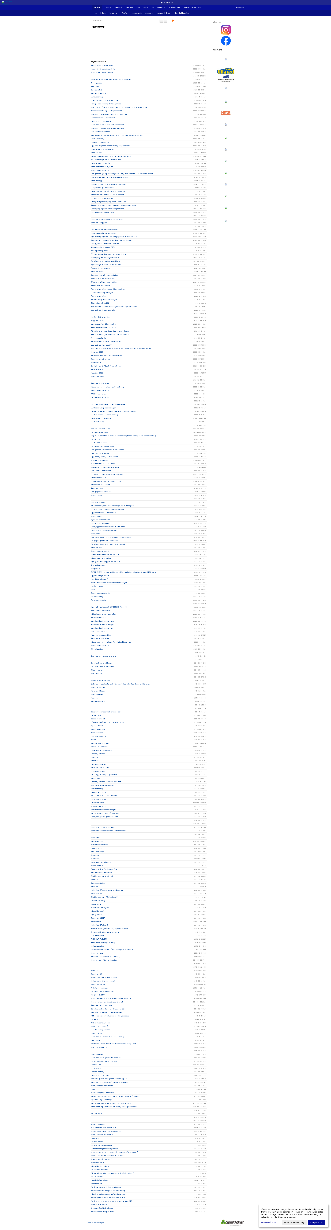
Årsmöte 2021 (96, 547)
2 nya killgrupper (98, 565)
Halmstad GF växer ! (99, 925)
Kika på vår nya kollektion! (102, 1145)
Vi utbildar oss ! (97, 841)
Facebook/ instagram (100, 907)
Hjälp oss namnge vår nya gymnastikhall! (108, 191)
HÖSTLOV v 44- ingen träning (103, 942)
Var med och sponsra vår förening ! (106, 956)
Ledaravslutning (97, 1072)
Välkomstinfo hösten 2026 (102, 65)
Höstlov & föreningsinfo (101, 317)
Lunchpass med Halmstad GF (103, 118)
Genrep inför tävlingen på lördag (105, 932)
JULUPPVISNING (97, 935)
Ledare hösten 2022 (99, 432)
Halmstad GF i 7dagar (100, 1075)
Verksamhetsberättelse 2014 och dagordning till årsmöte (115, 1096)
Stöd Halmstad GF (98, 478)
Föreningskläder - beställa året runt (106, 782)
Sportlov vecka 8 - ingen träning (104, 275)
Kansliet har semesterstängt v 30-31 (106, 809)
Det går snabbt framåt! (100, 163)
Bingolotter (95, 568)
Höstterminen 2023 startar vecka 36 (106, 341)
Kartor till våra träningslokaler (103, 69)
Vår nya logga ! (97, 953)
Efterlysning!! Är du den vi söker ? (105, 282)
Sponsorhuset (97, 694)
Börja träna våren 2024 (100, 303)
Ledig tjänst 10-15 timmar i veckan (105, 243)
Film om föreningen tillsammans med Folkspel (110, 334)
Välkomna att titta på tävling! (103, 1211)
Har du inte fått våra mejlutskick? (104, 229)
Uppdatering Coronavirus (102, 628)
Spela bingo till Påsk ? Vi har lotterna (106, 366)
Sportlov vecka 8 (98, 687)
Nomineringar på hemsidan (102, 1093)
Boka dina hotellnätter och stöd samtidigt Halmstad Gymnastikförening (121, 684)
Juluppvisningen (98, 771)
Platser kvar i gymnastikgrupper (104, 1148)
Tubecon (95, 855)
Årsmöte (94, 698)
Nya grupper (96, 914)
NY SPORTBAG (97, 1176)
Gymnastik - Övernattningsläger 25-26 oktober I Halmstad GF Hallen (119, 107)
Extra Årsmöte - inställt (100, 610)
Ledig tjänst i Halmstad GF (101, 345)
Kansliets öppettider (99, 1180)
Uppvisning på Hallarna (101, 418)
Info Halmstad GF (98, 502)
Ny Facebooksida (98, 338)
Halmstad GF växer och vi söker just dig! (107, 1037)
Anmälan (95, 86)
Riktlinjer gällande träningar (102, 624)
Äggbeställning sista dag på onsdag (106, 355)
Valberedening (97, 946)
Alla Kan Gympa (97, 851)
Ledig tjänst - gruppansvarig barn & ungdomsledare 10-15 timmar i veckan (122, 174)
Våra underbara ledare (101, 862)
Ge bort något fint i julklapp (102, 1208)
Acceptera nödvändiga (294, 1222)
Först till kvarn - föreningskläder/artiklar (107, 509)
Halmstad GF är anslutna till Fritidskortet (107, 125)
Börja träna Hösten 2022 (101, 471)
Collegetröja (96, 83)
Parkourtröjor (96, 1033)
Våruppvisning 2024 (99, 250)
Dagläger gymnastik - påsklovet (104, 540)
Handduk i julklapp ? (99, 579)
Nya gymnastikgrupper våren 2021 (105, 561)
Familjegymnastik (98, 600)
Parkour (94, 879)
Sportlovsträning (98, 376)
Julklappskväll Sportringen (102, 292)
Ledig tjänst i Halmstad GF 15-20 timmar (107, 450)
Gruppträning (157, 8)
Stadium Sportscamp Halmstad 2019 (106, 712)
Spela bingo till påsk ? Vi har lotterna (106, 264)
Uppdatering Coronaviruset (102, 621)
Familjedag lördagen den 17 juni (104, 816)
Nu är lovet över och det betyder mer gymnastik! (111, 1201)
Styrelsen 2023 (97, 362)
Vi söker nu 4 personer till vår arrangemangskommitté (114, 1106)
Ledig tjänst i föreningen (101, 523)
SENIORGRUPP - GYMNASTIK (102, 1134)
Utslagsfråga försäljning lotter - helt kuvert (108, 201)
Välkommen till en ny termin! (103, 981)
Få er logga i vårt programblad (104, 775)
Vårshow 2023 (97, 352)
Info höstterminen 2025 (100, 132)
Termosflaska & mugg (100, 359)
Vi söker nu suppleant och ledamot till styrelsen (111, 1103)
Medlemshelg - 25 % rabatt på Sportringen (109, 184)
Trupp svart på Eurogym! (101, 1159)
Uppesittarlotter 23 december (103, 324)
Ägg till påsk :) (97, 369)
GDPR (93, 740)
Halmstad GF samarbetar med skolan (107, 890)
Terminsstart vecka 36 (100, 593)
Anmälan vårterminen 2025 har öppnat (107, 194)
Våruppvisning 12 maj (100, 743)
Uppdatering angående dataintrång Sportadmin (111, 156)
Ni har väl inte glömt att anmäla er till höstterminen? (112, 1173)
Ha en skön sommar (99, 1169)
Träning (107, 8)
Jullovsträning (97, 97)
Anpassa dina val (268, 1222)
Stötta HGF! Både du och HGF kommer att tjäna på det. (113, 1044)
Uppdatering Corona (100, 575)
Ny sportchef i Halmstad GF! (102, 991)
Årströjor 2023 (97, 373)
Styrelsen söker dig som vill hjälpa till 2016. (108, 1009)
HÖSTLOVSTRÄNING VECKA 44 (103, 327)
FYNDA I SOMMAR (98, 995)
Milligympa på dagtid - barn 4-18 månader (109, 114)
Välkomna (95, 778)
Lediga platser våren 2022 (102, 491)
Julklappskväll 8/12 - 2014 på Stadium (106, 1131)
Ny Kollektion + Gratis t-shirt (102, 666)
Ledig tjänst (96, 439)
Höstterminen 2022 (99, 443)
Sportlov (94, 757)
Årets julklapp (97, 181)
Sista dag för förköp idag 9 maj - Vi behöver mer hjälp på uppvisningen (121, 348)
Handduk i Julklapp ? (99, 764)
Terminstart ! (96, 974)
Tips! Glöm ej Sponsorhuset (102, 785)
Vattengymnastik (98, 701)
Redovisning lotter (98, 296)
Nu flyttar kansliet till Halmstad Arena (106, 1187)
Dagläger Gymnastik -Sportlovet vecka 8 (108, 544)
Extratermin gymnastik (100, 453)
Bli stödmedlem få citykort (102, 876)
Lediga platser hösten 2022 (102, 446)
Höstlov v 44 (96, 715)
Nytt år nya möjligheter (100, 1023)
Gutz (93, 589)
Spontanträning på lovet (101, 663)
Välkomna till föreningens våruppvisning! (108, 1190)
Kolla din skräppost (99, 222)
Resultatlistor (96, 1183)
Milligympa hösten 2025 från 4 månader (108, 128)
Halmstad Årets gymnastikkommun (106, 1058)
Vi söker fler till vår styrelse (102, 167)
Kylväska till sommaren (100, 519)
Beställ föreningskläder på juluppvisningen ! (109, 928)
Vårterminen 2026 (98, 93)
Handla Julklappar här (100, 1030)
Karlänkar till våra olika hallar (103, 278)
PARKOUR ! (95, 1138)
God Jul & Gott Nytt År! (100, 1026)
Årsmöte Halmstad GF (100, 383)
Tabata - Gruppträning (100, 429)
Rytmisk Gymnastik (191, 8)
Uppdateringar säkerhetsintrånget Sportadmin (110, 146)
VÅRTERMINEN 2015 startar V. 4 (103, 1127)
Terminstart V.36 (98, 984)
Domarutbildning (98, 900)
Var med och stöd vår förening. (104, 960)
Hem (98, 8)
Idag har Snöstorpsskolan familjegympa (108, 1194)
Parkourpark (96, 848)
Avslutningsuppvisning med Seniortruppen (109, 1079)
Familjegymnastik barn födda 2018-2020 (108, 526)
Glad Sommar (97, 733)
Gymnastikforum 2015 (100, 1047)
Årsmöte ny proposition (101, 635)
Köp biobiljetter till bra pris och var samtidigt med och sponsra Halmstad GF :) (123, 436)
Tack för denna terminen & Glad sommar (108, 830)
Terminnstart (96, 495)
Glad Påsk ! (95, 837)
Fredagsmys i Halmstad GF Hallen (105, 100)
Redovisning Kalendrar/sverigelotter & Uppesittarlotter (114, 306)
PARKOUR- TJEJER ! (99, 939)
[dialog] (293, 1215)
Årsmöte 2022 (97, 488)
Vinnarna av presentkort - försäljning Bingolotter (111, 642)
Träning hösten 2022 (99, 460)
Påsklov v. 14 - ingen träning (102, 750)
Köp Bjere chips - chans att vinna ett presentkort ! (111, 537)
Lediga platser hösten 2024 (102, 212)
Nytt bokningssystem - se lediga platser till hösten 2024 (114, 236)
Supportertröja (97, 320)
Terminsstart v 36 (98, 729)
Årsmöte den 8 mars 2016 (101, 1005)
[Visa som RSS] (173, 21)
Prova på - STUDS (98, 799)
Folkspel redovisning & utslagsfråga (106, 104)
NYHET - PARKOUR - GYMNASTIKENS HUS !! (108, 1155)
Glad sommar (97, 670)
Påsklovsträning (97, 139)
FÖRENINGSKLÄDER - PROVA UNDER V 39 (107, 722)
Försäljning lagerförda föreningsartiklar (107, 208)
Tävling (118, 8)
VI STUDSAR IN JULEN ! (100, 768)
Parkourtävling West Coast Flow (104, 869)
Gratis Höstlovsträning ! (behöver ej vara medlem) (112, 949)
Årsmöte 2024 (97, 271)
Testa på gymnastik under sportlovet (106, 1012)
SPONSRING (96, 921)
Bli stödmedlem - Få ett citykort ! (104, 897)
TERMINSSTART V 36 (99, 806)
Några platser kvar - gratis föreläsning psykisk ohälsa (113, 411)
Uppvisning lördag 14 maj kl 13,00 (104, 457)
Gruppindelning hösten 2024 (103, 247)
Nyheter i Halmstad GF (100, 142)
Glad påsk (95, 533)
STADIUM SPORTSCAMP (100, 680)
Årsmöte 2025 (97, 153)
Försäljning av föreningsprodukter (105, 257)
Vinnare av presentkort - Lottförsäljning (107, 387)
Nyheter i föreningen (99, 988)
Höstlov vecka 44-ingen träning (104, 415)
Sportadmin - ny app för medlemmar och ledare (111, 240)
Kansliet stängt (97, 789)
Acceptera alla (316, 1222)
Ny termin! (95, 1019)
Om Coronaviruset (99, 631)
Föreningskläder (98, 691)
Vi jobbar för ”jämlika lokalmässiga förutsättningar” (112, 505)
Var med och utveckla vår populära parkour (109, 1082)
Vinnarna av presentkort (101, 558)
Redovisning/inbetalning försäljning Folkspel (109, 177)
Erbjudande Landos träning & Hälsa (106, 481)
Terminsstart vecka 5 (100, 170)
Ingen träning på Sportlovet (102, 149)
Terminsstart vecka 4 (100, 645)
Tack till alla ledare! (99, 1204)
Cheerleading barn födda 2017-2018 (106, 160)
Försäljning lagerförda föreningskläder (107, 474)
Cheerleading (142, 8)
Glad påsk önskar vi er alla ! (102, 1086)
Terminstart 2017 (98, 918)
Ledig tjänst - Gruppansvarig (103, 310)
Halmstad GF (96, 893)
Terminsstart (96, 516)
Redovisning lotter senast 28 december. (108, 289)
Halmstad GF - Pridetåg (101, 121)
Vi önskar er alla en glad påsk (103, 614)
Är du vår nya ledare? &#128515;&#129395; (109, 607)
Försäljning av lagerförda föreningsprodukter (110, 331)
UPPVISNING (96, 1040)
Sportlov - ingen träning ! (101, 1100)
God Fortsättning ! (98, 1124)
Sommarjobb (96, 673)
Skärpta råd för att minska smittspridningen (109, 582)
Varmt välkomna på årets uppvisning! (107, 1002)
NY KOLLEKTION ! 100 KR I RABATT (104, 796)
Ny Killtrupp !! (96, 1113)
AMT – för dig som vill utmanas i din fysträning (110, 1016)
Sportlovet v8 (96, 90)
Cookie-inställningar (95, 1222)
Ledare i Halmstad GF (100, 397)
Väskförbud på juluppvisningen (104, 299)
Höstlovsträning (97, 422)
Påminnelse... (96, 1065)
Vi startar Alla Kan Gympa (101, 872)
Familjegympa (97, 1068)
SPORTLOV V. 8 (97, 865)
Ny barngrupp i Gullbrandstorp (104, 1061)
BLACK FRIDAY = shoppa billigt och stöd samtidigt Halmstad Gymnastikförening (123, 572)
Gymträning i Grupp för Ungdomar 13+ (107, 111)
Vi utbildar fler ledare (100, 1166)
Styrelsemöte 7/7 (98, 1162)
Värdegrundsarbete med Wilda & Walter (108, 1197)
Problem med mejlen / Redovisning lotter (108, 404)
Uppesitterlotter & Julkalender (103, 512)
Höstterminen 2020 (99, 617)
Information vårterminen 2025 (103, 233)
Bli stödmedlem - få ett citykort (104, 977)
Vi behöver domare (99, 747)
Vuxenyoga (96, 904)
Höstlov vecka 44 (98, 586)
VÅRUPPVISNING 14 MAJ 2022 (103, 464)
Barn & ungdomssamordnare (103, 656)
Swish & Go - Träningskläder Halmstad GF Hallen (111, 79)
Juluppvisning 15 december (102, 187)
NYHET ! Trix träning (99, 394)
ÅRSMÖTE (95, 761)
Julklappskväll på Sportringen (103, 408)
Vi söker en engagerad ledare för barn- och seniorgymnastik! (117, 135)
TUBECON (95, 858)
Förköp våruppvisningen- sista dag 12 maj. (108, 254)
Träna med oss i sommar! (102, 72)
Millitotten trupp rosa (99, 844)
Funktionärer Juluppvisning (102, 198)
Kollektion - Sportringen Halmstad (105, 467)
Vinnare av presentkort (100, 285)
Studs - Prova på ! (98, 719)
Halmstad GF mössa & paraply (104, 530)
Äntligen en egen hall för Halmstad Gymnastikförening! (114, 205)
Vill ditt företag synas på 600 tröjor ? (106, 813)
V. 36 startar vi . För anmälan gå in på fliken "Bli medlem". (114, 1152)
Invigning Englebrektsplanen (103, 827)
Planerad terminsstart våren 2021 (105, 554)
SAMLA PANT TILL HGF (99, 792)
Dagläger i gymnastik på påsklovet (105, 261)
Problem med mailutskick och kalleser (107, 219)
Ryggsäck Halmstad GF (100, 268)
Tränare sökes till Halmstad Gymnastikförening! (111, 998)
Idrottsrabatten (97, 802)
